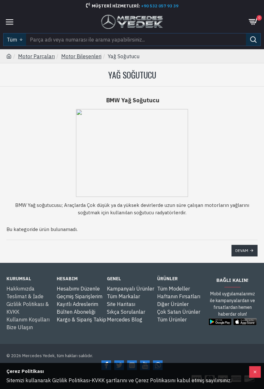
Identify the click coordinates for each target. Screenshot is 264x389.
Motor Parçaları (36, 56)
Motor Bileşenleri (81, 56)
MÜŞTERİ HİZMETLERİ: (116, 6)
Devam (241, 250)
